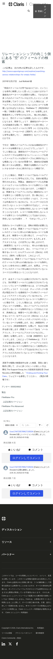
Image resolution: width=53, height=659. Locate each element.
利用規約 (40, 628)
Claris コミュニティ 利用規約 (17, 612)
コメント (37, 449)
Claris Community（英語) (11, 638)
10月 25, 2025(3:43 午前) (19, 437)
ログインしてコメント (26, 457)
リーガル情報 (7, 633)
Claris (4, 519)
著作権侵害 (40, 633)
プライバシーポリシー (23, 633)
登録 (40, 11)
